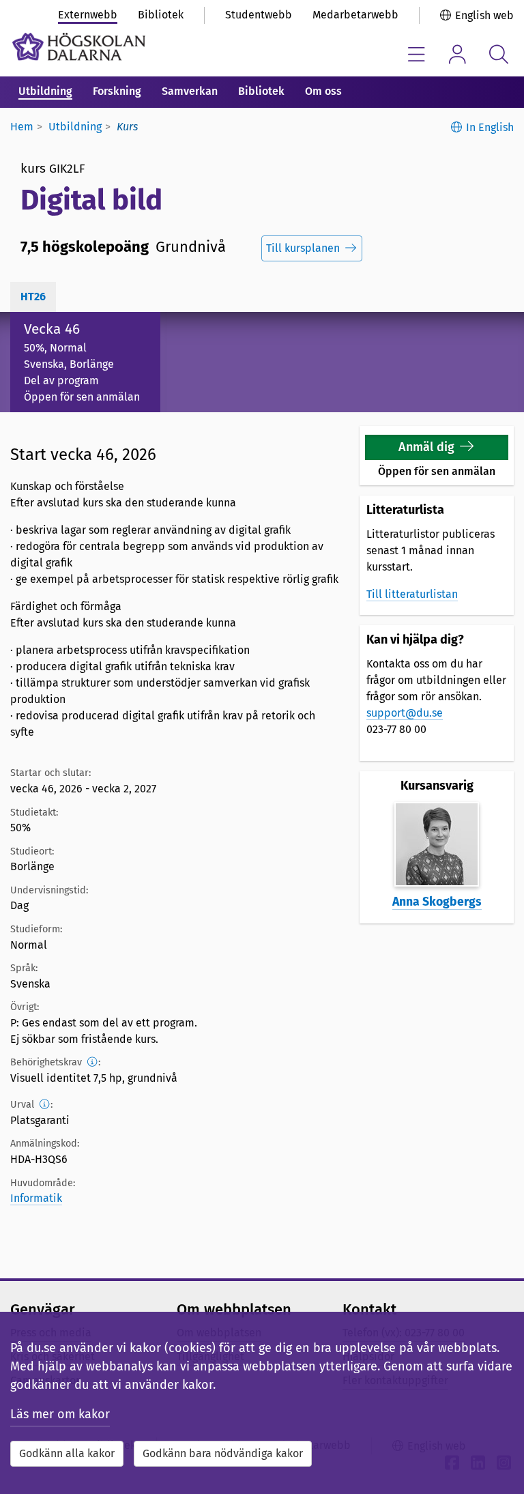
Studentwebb (258, 14)
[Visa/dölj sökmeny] (498, 54)
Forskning (117, 91)
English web (484, 15)
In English (490, 127)
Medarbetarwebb (355, 14)
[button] (436, 447)
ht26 (33, 296)
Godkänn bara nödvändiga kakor (223, 1453)
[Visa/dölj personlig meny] (457, 54)
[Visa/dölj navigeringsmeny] (416, 54)
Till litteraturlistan (412, 594)
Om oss (323, 91)
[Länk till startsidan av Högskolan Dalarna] (78, 47)
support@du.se (404, 712)
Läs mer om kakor (60, 1414)
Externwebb (87, 14)
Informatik (36, 1198)
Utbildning (45, 91)
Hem (21, 126)
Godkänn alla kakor (67, 1453)
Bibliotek (161, 14)
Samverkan (190, 91)
